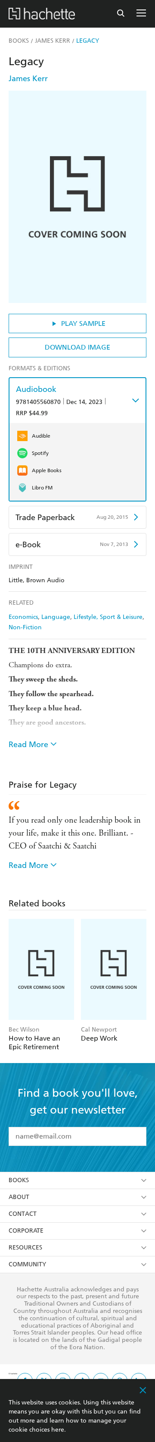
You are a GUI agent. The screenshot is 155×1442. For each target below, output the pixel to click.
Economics (23, 617)
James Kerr (28, 78)
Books (19, 1180)
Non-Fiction (25, 627)
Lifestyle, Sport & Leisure (108, 617)
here (57, 1429)
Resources (25, 1247)
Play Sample (83, 323)
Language (55, 617)
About (19, 1197)
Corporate (26, 1230)
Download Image (77, 347)
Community (27, 1264)
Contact (23, 1214)
